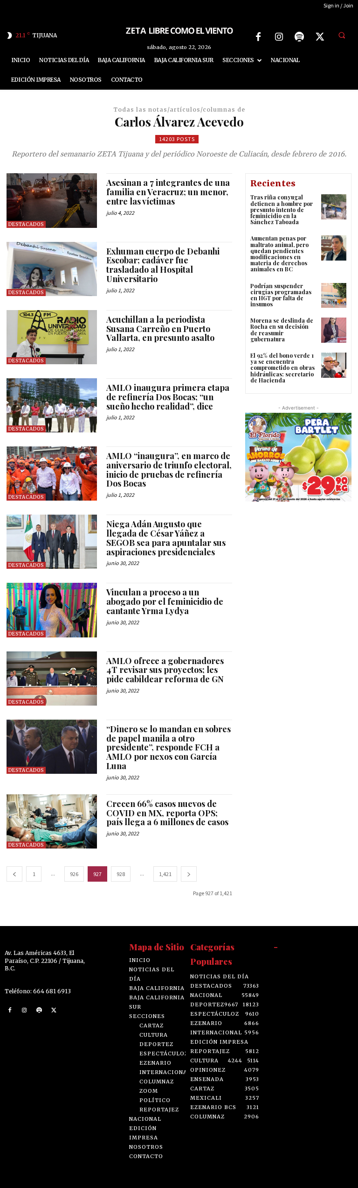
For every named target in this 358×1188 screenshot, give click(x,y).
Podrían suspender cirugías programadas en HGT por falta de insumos (280, 295)
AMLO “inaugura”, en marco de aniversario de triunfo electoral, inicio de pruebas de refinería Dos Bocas (169, 469)
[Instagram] (279, 37)
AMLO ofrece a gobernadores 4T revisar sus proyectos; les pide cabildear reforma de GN (165, 670)
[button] (341, 35)
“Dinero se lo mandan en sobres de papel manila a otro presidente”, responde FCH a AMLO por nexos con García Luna (168, 747)
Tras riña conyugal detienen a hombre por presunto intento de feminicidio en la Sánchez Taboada (281, 209)
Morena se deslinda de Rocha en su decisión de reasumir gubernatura (281, 330)
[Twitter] (320, 37)
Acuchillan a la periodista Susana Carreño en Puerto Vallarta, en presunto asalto (160, 329)
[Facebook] (258, 37)
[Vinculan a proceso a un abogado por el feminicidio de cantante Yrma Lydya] (52, 610)
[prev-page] (14, 874)
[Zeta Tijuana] (179, 30)
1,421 (165, 873)
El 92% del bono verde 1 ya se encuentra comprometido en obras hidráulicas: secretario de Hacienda (282, 368)
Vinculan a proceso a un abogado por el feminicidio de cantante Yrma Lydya (164, 601)
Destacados (26, 224)
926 (74, 873)
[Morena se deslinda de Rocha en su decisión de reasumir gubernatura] (333, 330)
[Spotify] (299, 37)
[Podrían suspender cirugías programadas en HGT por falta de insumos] (333, 295)
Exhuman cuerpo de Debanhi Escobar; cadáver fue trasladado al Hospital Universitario (163, 265)
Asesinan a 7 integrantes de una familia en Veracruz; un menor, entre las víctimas (168, 192)
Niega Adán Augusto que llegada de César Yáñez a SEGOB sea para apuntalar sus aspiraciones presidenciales (166, 537)
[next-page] (189, 874)
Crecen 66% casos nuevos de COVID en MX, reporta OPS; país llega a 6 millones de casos (167, 813)
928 (121, 873)
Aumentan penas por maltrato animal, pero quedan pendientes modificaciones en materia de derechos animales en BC (279, 253)
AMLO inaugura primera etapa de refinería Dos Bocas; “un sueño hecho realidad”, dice (167, 397)
